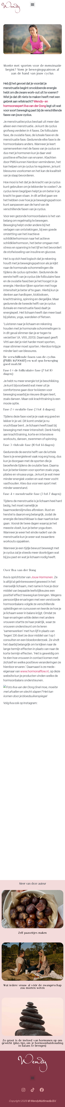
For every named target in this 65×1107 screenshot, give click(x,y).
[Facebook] (42, 1090)
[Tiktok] (32, 1090)
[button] (32, 4)
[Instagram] (23, 1090)
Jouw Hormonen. (42, 577)
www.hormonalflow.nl (34, 671)
